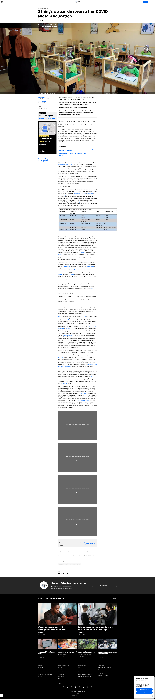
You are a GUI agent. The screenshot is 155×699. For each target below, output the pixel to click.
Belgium (76, 193)
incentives (61, 368)
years (91, 268)
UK (91, 376)
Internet (83, 252)
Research (60, 316)
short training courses (83, 400)
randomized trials (67, 335)
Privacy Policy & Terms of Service (77, 691)
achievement (90, 266)
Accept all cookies (144, 692)
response (61, 272)
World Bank (42, 26)
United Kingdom (64, 195)
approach (68, 328)
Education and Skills (44, 8)
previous (65, 383)
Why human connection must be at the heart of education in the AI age (95, 628)
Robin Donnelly (41, 97)
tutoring (84, 316)
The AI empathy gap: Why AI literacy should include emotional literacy (46, 652)
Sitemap (77, 693)
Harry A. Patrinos (42, 101)
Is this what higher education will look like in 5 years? (73, 153)
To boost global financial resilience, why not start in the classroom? (67, 651)
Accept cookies (77, 427)
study (78, 202)
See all (115, 598)
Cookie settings (144, 695)
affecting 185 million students (65, 164)
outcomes (60, 357)
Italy (75, 319)
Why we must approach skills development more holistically (52, 628)
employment (67, 266)
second (60, 274)
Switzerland (90, 193)
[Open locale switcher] (1, 695)
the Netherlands (82, 193)
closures (72, 274)
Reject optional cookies (144, 689)
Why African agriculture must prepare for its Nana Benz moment (87, 651)
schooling (69, 319)
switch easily (83, 393)
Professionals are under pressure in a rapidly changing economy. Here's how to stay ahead (107, 652)
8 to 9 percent (77, 269)
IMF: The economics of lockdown (67, 156)
